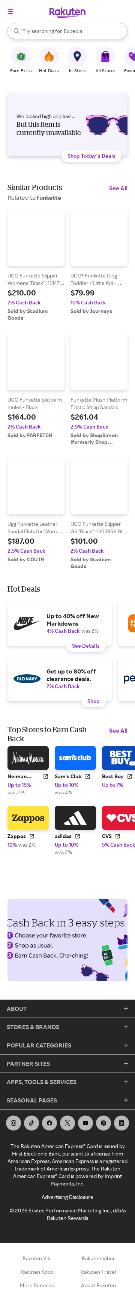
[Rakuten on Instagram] (13, 1123)
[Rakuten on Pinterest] (103, 1123)
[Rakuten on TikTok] (31, 1123)
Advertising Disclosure (67, 1197)
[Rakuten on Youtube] (85, 1123)
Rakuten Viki (36, 1258)
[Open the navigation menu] (11, 12)
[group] (36, 265)
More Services (37, 1285)
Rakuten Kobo (37, 1271)
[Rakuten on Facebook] (49, 1123)
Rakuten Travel (98, 1271)
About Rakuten (98, 1285)
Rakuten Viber (98, 1258)
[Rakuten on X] (67, 1123)
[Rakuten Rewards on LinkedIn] (121, 1123)
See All (118, 188)
